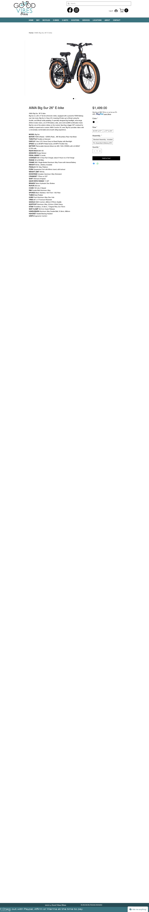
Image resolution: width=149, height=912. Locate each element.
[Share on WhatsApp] (97, 163)
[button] (124, 10)
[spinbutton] (97, 151)
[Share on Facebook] (94, 163)
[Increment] (100, 151)
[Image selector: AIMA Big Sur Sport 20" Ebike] (73, 99)
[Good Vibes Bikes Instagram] (76, 10)
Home (31, 33)
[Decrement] (94, 151)
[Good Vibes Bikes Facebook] (70, 10)
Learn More (107, 114)
